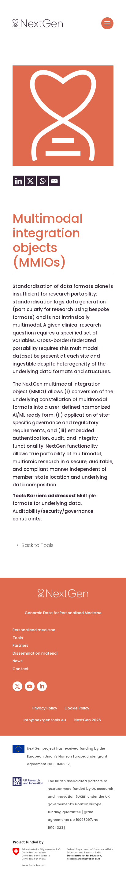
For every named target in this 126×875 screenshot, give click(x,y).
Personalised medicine (34, 629)
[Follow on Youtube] (30, 686)
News (18, 660)
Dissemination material (35, 653)
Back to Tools (38, 545)
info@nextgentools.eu (45, 720)
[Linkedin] (18, 181)
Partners (20, 645)
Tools (18, 637)
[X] (30, 181)
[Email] (54, 181)
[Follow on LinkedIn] (42, 686)
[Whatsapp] (42, 181)
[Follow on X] (17, 686)
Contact (21, 668)
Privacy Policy (44, 708)
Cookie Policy (77, 708)
